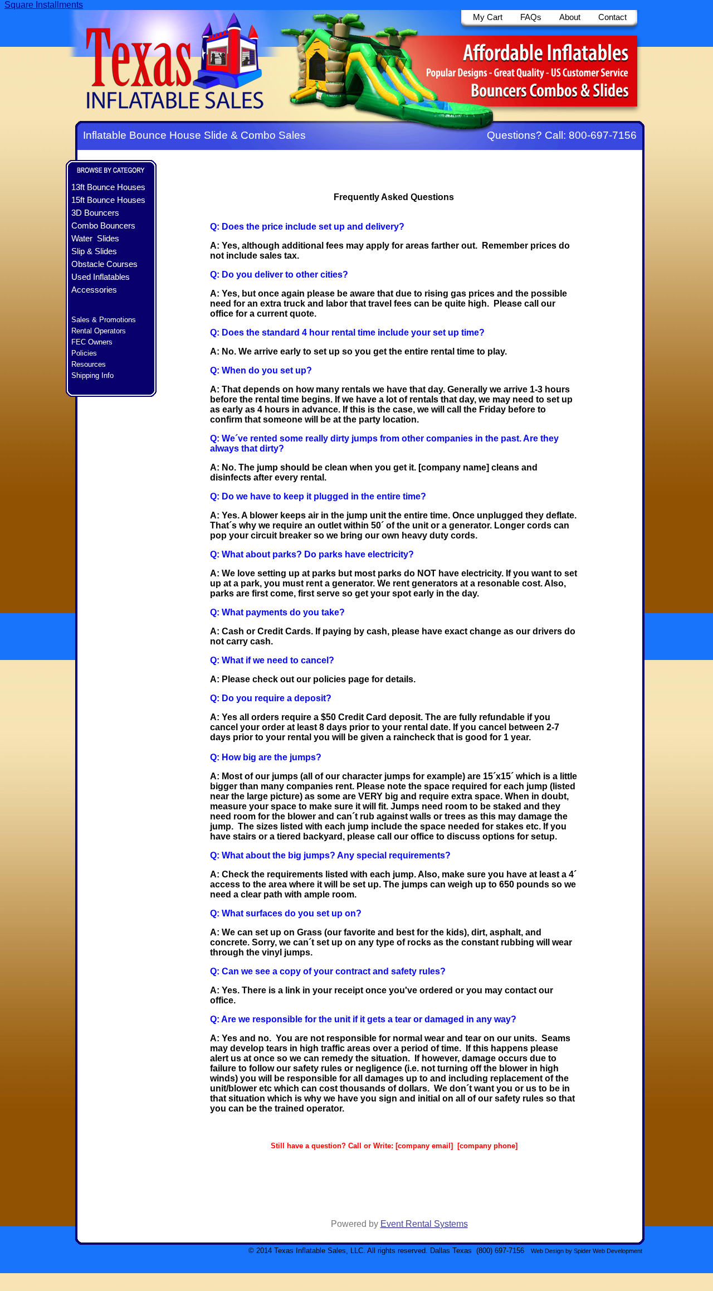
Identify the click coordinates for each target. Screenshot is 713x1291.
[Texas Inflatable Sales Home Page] (176, 118)
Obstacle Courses (104, 264)
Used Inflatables (100, 277)
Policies (84, 353)
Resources (88, 364)
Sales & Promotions (103, 320)
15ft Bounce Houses (108, 200)
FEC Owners (92, 342)
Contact (612, 17)
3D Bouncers (95, 212)
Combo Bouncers (103, 225)
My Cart (487, 17)
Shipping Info (92, 375)
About (568, 17)
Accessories (94, 289)
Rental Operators (98, 331)
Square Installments (43, 4)
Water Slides (95, 238)
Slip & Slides (94, 251)
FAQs (530, 17)
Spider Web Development (608, 1251)
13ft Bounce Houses (108, 187)
